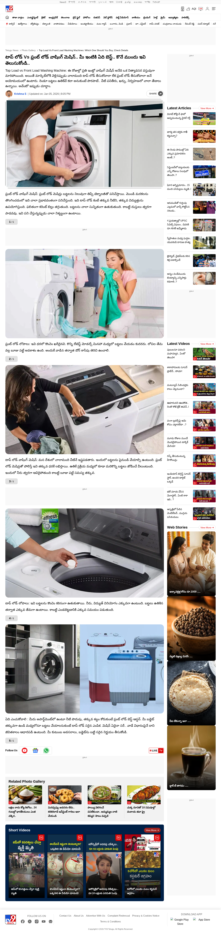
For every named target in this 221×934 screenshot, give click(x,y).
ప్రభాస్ (129, 23)
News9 (63, 2)
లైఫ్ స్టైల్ (76, 17)
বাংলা (111, 2)
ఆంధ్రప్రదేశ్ (53, 17)
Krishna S (20, 93)
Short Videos (19, 830)
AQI (194, 8)
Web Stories (177, 527)
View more (151, 830)
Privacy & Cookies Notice (145, 915)
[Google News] (50, 921)
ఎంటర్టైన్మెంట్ (32, 17)
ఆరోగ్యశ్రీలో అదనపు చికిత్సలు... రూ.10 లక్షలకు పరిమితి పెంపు (103, 891)
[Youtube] (24, 750)
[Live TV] (199, 9)
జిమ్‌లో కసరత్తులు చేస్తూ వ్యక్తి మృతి (25, 891)
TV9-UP (156, 2)
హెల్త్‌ (155, 17)
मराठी (92, 2)
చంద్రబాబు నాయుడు (172, 23)
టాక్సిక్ (12, 23)
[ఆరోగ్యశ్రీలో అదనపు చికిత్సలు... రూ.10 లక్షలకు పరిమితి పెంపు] (104, 866)
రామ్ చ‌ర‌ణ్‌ (154, 23)
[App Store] (203, 922)
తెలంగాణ (65, 17)
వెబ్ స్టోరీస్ (108, 17)
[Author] (9, 93)
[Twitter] (30, 921)
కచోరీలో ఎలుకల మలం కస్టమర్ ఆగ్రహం (142, 891)
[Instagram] (37, 921)
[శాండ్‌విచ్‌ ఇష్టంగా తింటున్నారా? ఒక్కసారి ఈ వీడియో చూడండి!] (65, 866)
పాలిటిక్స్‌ (185, 17)
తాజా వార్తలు (18, 17)
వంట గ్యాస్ (101, 23)
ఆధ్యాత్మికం (173, 17)
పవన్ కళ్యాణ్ (204, 23)
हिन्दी (72, 2)
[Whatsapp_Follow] (46, 750)
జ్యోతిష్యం (34, 23)
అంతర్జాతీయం (87, 23)
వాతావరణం (59, 23)
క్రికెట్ (43, 17)
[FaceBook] (23, 921)
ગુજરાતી (102, 2)
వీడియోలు (72, 23)
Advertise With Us (95, 915)
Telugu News (11, 50)
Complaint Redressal (119, 915)
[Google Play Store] (180, 922)
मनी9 (147, 2)
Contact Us (65, 915)
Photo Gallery (28, 50)
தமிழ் (128, 2)
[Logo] (9, 8)
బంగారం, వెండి (116, 23)
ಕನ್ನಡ (82, 2)
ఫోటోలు (86, 17)
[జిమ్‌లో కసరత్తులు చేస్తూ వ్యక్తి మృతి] (26, 866)
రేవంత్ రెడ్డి (189, 23)
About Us (79, 915)
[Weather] (188, 9)
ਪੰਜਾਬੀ (119, 2)
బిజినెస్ (97, 17)
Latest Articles (179, 108)
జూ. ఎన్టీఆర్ (140, 23)
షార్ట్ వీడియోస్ (122, 17)
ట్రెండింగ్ (146, 17)
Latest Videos (178, 344)
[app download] (181, 9)
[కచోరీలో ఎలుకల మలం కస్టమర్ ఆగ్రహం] (142, 866)
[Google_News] (35, 750)
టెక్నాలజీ (46, 23)
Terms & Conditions (110, 921)
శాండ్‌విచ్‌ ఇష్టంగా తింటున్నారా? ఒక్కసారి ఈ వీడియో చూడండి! (65, 891)
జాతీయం (136, 17)
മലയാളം (138, 2)
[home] (7, 17)
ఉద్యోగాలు (22, 23)
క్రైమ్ (163, 17)
